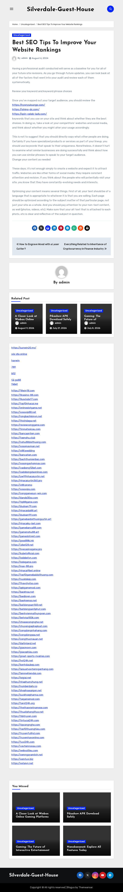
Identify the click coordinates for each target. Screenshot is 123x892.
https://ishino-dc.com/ (25, 109)
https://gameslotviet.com (25, 536)
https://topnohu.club (23, 437)
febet (14, 384)
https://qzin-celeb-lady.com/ (29, 113)
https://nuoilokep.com (23, 579)
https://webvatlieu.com (24, 750)
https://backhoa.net (22, 592)
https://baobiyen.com (23, 596)
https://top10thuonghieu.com (28, 729)
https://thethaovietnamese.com (29, 707)
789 (13, 367)
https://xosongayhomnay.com (28, 463)
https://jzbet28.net (22, 544)
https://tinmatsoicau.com (25, 429)
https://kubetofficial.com (25, 553)
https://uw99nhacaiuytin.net (28, 476)
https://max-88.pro (22, 566)
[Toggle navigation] (11, 9)
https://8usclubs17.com (24, 399)
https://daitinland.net (23, 643)
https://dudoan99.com (24, 514)
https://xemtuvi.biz (22, 759)
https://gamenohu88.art (25, 532)
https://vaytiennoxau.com (26, 746)
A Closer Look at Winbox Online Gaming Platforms (27, 319)
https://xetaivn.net (22, 763)
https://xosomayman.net (25, 446)
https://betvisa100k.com (25, 617)
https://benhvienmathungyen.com (31, 613)
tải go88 (16, 380)
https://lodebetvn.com (24, 557)
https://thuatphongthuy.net (27, 711)
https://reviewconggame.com (28, 425)
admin (24, 58)
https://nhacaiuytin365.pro (26, 480)
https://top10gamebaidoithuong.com (32, 574)
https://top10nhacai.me (24, 403)
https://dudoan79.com (24, 506)
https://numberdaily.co (24, 686)
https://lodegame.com (24, 562)
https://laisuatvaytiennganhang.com (32, 669)
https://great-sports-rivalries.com (30, 656)
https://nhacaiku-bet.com (26, 523)
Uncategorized (21, 35)
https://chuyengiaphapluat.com (29, 626)
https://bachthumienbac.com (28, 459)
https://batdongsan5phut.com (28, 609)
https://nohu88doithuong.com (28, 442)
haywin (15, 360)
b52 (13, 373)
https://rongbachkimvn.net (26, 416)
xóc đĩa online (19, 354)
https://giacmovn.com (23, 647)
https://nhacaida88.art (24, 510)
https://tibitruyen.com (24, 716)
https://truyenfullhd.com (25, 733)
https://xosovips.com (23, 489)
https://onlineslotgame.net (26, 407)
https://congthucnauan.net (27, 639)
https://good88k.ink (22, 540)
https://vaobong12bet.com (26, 467)
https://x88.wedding (23, 450)
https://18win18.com (23, 390)
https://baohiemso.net (24, 600)
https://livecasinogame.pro (26, 549)
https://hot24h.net (22, 660)
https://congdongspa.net (25, 634)
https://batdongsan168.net (26, 604)
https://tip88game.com (24, 502)
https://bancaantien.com (25, 433)
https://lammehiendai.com (26, 673)
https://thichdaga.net (23, 420)
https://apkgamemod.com (25, 587)
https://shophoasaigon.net (26, 690)
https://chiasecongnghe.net (27, 622)
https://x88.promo (21, 485)
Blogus (71, 887)
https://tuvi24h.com (22, 741)
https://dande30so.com (24, 497)
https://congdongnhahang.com (29, 630)
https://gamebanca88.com (26, 527)
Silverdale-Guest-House (60, 10)
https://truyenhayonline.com (27, 737)
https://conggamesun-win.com (29, 493)
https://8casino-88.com (25, 395)
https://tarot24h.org (23, 703)
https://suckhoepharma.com (27, 694)
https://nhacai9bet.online (25, 570)
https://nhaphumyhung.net (27, 681)
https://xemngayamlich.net (27, 754)
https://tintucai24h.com (25, 720)
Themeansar (86, 887)
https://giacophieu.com (24, 652)
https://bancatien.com (24, 454)
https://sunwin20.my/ (23, 347)
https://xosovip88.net (23, 412)
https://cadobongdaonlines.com (29, 472)
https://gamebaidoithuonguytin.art (31, 519)
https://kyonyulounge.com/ (28, 104)
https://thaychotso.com (25, 583)
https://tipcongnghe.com (25, 724)
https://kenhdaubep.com (25, 664)
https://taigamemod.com (25, 699)
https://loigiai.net (21, 677)
